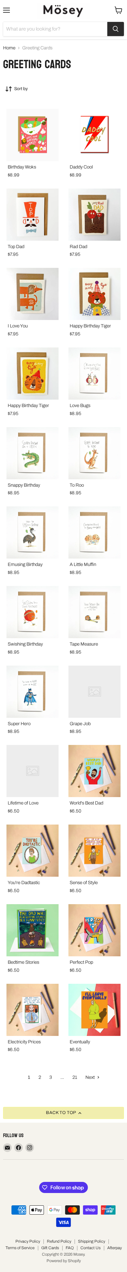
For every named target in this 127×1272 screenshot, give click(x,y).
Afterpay (114, 1248)
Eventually (80, 1041)
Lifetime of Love (23, 802)
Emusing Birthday (25, 564)
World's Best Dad (86, 802)
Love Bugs (80, 405)
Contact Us (90, 1248)
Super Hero (19, 723)
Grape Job (80, 723)
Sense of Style (84, 882)
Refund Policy (59, 1241)
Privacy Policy (27, 1241)
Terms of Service (20, 1248)
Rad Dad (78, 246)
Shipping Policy (91, 1241)
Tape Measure (84, 644)
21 (74, 1077)
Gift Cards (50, 1248)
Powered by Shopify (64, 1261)
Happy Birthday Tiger (90, 325)
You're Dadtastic (24, 882)
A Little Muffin (83, 564)
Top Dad (16, 246)
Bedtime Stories (23, 962)
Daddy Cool (81, 166)
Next (90, 1077)
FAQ (70, 1248)
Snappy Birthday (24, 485)
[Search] (115, 29)
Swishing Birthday (25, 644)
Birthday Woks (22, 166)
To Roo (77, 485)
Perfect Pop (81, 962)
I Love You (18, 325)
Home (9, 47)
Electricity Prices (24, 1041)
